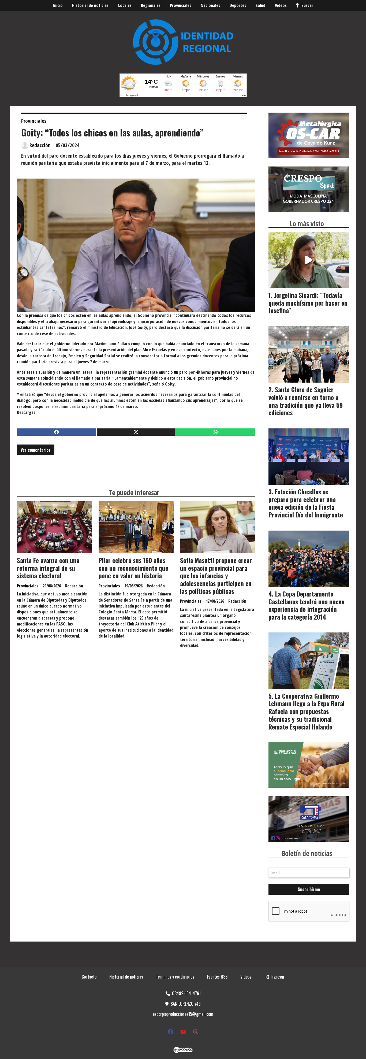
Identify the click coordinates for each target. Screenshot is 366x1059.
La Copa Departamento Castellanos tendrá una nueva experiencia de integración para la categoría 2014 (306, 605)
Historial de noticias (90, 5)
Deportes (238, 5)
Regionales (150, 5)
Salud (260, 5)
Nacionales (210, 5)
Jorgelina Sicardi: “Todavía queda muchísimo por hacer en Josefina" (308, 303)
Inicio (58, 5)
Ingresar (277, 976)
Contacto (89, 976)
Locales (125, 5)
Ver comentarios (36, 450)
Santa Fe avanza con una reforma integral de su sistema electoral (48, 568)
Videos (281, 5)
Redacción (40, 145)
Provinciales (180, 5)
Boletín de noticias (307, 853)
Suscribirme (309, 889)
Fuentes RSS (217, 976)
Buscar (307, 5)
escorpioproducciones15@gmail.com (183, 1014)
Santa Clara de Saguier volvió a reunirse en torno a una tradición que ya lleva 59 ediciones (305, 401)
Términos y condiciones (175, 976)
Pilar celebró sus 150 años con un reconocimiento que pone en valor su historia (133, 568)
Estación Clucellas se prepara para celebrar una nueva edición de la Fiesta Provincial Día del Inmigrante (305, 503)
